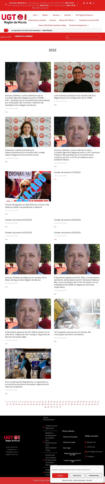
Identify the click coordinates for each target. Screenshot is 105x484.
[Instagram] (93, 3)
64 (89, 404)
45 (33, 404)
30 (83, 402)
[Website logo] (14, 19)
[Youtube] (90, 3)
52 (54, 404)
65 (92, 404)
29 (81, 402)
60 (77, 404)
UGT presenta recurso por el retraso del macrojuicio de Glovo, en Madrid (72, 333)
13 (34, 402)
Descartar (77, 475)
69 (48, 407)
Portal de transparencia (78, 25)
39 (16, 404)
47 (39, 404)
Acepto (60, 475)
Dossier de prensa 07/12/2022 (67, 172)
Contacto (52, 20)
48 (42, 404)
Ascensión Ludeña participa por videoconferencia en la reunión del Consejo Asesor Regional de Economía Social (25, 152)
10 (25, 402)
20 (54, 402)
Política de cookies (67, 480)
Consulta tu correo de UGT (89, 20)
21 (57, 402)
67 (98, 404)
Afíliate (45, 15)
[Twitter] (87, 3)
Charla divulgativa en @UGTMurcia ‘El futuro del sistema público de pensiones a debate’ (27, 205)
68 (45, 407)
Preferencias (94, 475)
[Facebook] (84, 3)
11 (28, 402)
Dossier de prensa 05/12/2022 (67, 220)
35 (98, 402)
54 (60, 404)
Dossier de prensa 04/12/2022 (18, 232)
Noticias (67, 15)
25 (69, 402)
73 (60, 407)
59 (74, 404)
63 (86, 404)
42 (25, 404)
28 (78, 402)
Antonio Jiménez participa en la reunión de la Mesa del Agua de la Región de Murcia (26, 278)
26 (72, 402)
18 (49, 402)
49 (45, 404)
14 (37, 402)
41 (22, 404)
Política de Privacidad (79, 480)
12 (31, 402)
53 (57, 404)
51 (51, 404)
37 (10, 404)
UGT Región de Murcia (84, 15)
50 (48, 404)
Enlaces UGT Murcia (66, 20)
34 (95, 402)
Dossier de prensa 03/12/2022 (67, 232)
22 (60, 402)
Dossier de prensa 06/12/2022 (18, 220)
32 (89, 402)
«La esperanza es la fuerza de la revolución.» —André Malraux (31, 30)
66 (95, 404)
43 (28, 404)
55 (63, 404)
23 (63, 402)
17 (46, 402)
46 (36, 404)
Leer (6, 112)
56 (65, 404)
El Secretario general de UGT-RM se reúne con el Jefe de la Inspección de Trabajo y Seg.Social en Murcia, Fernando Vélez (27, 334)
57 (68, 404)
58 (71, 404)
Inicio (35, 15)
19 (51, 402)
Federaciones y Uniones (37, 20)
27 (75, 402)
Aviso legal (89, 480)
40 (19, 404)
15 (40, 402)
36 (7, 404)
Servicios (56, 15)
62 (83, 404)
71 (54, 407)
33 (92, 402)
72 (57, 407)
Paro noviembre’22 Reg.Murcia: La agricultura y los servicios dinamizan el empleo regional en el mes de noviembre (27, 384)
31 (86, 402)
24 (66, 402)
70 (51, 407)
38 (13, 404)
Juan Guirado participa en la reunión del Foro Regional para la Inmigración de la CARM (75, 96)
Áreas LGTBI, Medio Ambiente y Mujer (52, 25)
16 (43, 402)
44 (30, 404)
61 (80, 404)
